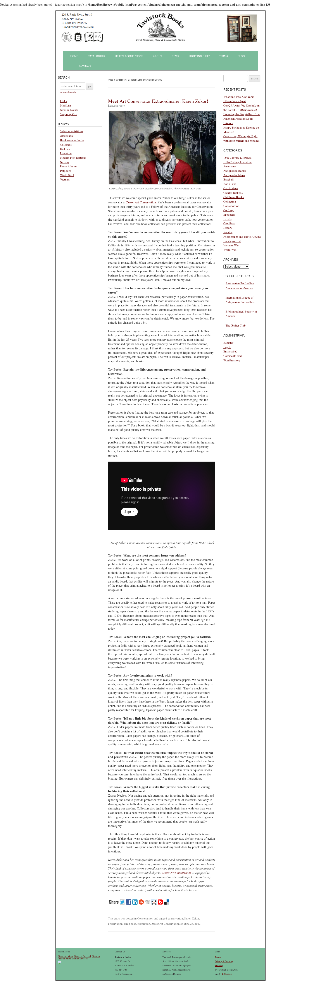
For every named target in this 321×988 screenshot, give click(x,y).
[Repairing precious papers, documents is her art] (162, 183)
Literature (66, 153)
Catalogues (96, 56)
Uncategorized (232, 241)
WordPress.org (231, 360)
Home (74, 56)
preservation (115, 924)
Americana (66, 135)
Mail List (65, 105)
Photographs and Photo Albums (242, 237)
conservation (175, 918)
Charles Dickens (233, 193)
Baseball (228, 179)
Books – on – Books (72, 140)
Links (63, 101)
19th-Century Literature (237, 162)
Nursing (64, 162)
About (157, 56)
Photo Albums (68, 166)
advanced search (68, 91)
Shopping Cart (199, 56)
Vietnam (65, 179)
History (227, 228)
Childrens (66, 144)
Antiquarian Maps (234, 175)
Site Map (219, 965)
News (175, 56)
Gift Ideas (229, 223)
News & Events (69, 110)
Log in (227, 347)
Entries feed (230, 351)
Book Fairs (229, 184)
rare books (130, 924)
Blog (241, 56)
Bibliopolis (227, 973)
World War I (67, 175)
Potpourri (65, 171)
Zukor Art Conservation (141, 202)
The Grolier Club (236, 325)
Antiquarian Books (234, 171)
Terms (223, 56)
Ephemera (229, 215)
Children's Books (233, 197)
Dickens (65, 149)
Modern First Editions (73, 158)
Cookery (228, 210)
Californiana (230, 188)
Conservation (145, 918)
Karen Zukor (191, 918)
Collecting (229, 201)
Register (228, 343)
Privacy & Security (224, 961)
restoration (144, 924)
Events (227, 219)
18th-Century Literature (237, 158)
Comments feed (232, 356)
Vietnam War (231, 245)
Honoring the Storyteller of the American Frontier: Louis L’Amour (241, 118)
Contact (85, 65)
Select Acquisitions (129, 56)
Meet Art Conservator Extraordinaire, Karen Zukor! (158, 101)
